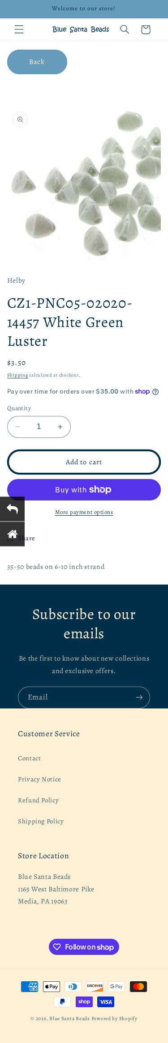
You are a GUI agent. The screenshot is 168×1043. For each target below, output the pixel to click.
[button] (19, 29)
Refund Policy (38, 800)
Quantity (19, 408)
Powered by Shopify (114, 1018)
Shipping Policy (41, 821)
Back (37, 61)
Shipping (17, 375)
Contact (29, 758)
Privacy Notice (39, 779)
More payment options (84, 512)
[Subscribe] (139, 697)
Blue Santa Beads (69, 1018)
